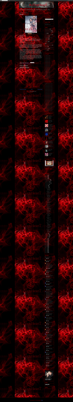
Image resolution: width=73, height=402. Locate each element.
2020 (47, 240)
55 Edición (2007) (47, 57)
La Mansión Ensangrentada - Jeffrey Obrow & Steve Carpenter (51, 126)
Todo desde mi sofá (49, 305)
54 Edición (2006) (47, 55)
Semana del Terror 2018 (48, 100)
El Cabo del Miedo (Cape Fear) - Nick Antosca (50, 121)
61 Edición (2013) (47, 65)
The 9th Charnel (48, 283)
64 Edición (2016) (47, 69)
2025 (47, 176)
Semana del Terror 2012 (48, 93)
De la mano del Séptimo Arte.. (48, 299)
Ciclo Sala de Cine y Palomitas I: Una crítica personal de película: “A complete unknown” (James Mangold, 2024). (49, 302)
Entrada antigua (40, 89)
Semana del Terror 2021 (48, 104)
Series (29, 63)
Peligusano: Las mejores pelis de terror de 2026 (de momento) (49, 275)
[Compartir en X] (32, 62)
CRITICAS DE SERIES (25, 63)
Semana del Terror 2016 (48, 97)
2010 (46, 252)
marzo (48, 234)
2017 (46, 244)
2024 (47, 177)
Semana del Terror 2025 (48, 110)
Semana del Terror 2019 (48, 101)
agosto (48, 184)
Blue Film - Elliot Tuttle (50, 133)
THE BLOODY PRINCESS (48, 310)
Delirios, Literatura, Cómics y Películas (49, 317)
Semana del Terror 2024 (48, 108)
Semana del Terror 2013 (48, 94)
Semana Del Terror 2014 (48, 83)
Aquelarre (47, 364)
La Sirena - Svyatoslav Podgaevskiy (49, 208)
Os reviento (47, 257)
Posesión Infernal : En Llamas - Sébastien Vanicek (50, 117)
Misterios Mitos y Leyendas (47, 41)
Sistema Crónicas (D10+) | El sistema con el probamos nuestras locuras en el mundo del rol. (49, 335)
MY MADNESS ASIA (49, 322)
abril (47, 233)
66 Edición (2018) (47, 72)
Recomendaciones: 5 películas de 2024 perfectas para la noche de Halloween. (49, 288)
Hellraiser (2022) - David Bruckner (49, 192)
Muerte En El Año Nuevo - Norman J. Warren (49, 211)
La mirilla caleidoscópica (48, 270)
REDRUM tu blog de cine (49, 340)
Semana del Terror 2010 (48, 90)
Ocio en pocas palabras (48, 263)
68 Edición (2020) (47, 75)
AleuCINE (47, 325)
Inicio (32, 89)
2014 (46, 247)
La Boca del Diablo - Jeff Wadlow (50, 150)
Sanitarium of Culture (49, 313)
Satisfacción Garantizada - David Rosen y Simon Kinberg (51, 142)
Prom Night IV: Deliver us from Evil (49, 202)
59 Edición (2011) (47, 62)
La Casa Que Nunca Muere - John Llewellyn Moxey (49, 215)
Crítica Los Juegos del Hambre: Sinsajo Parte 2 (49, 361)
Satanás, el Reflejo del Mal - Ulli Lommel (48, 196)
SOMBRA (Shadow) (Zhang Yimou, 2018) (49, 314)
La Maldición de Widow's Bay (51, 129)
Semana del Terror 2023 (48, 107)
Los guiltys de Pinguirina (48, 330)
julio (47, 185)
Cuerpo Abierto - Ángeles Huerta (49, 227)
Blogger (42, 400)
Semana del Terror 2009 (49, 89)
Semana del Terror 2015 (48, 96)
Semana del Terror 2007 (49, 86)
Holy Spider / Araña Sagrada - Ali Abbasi (49, 199)
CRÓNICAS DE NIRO (49, 345)
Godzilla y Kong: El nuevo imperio (48, 307)
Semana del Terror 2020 (49, 103)
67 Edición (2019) (47, 73)
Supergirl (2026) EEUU (49, 271)
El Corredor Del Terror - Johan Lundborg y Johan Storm (49, 230)
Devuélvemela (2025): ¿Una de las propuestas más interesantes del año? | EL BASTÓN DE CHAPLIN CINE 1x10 (49, 266)
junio (47, 186)
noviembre (48, 180)
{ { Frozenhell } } (48, 260)
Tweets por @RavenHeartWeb (48, 24)
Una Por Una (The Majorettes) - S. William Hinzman (49, 224)
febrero (48, 235)
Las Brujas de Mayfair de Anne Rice (49, 189)
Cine (45, 33)
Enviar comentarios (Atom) (33, 91)
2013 (46, 248)
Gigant (47, 323)
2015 (46, 246)
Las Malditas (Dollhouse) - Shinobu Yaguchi (51, 154)
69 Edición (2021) (47, 76)
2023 (47, 178)
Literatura (46, 39)
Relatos (46, 46)
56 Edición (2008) (47, 58)
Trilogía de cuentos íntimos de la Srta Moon (49, 342)
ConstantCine (48, 359)
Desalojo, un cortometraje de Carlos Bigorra (49, 280)
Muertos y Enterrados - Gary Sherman (49, 205)
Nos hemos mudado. (49, 337)
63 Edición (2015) (47, 68)
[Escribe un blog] (31, 62)
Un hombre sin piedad (49, 286)
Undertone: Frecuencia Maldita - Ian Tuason (51, 138)
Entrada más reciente (23, 89)
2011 (46, 251)
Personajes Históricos (48, 45)
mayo (48, 187)
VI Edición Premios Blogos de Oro (49, 331)
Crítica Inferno (48, 353)
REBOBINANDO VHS (49, 348)
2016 (46, 245)
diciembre (48, 179)
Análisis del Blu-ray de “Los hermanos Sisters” (49, 319)
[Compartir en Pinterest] (33, 62)
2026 (47, 175)
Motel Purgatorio (48, 278)
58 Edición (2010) (47, 61)
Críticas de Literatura (48, 34)
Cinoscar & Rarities (49, 291)
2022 (47, 238)
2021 (46, 239)
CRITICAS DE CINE (48, 30)
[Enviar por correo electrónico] (30, 62)
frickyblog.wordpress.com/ (49, 352)
